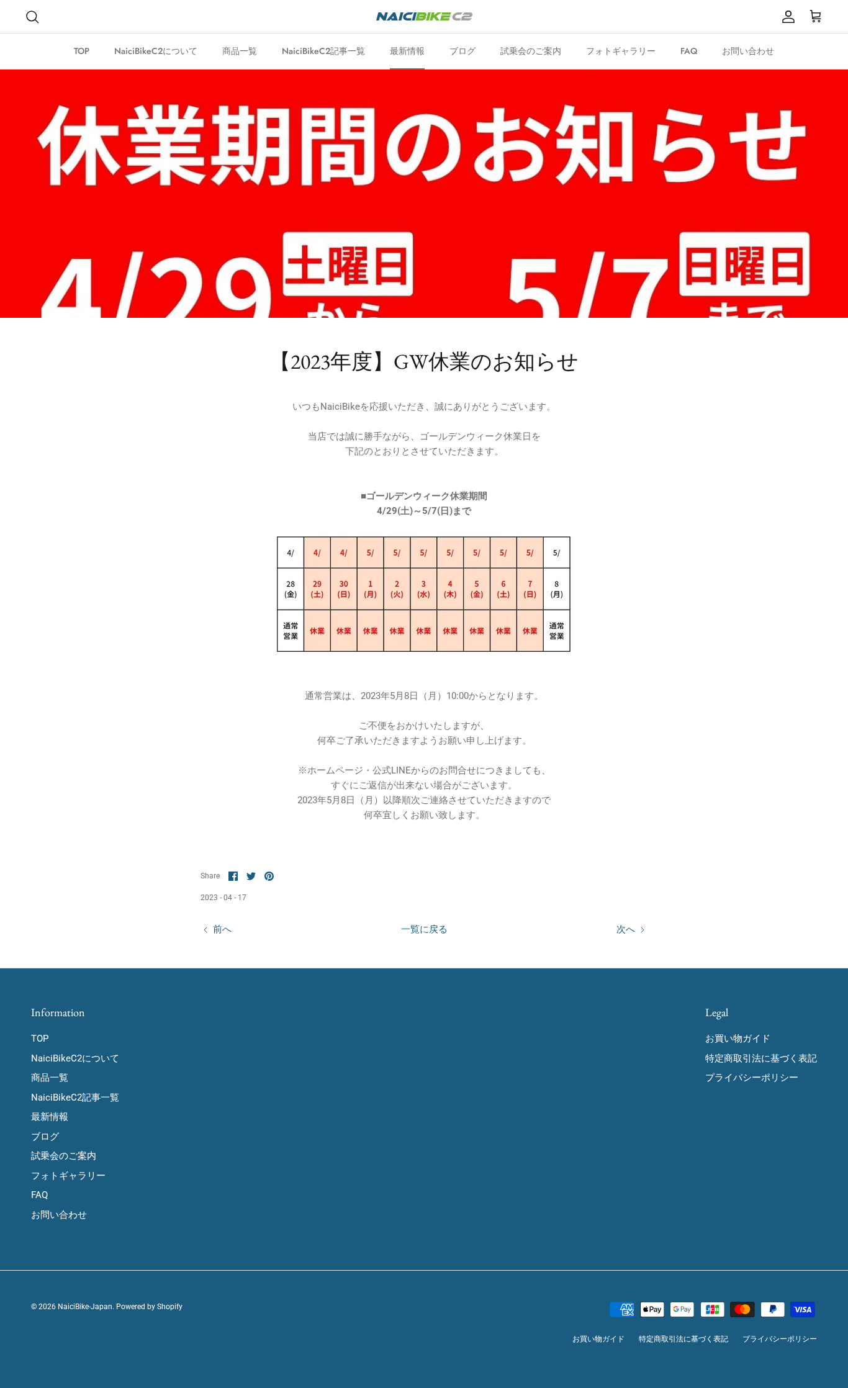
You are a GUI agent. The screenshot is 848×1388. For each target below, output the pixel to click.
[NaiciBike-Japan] (424, 16)
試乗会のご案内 (530, 51)
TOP (81, 51)
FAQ (688, 51)
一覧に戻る (424, 929)
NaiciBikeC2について (155, 51)
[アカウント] (786, 16)
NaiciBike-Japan (85, 1306)
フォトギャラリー (621, 51)
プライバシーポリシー (751, 1077)
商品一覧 (239, 51)
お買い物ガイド (737, 1038)
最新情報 (407, 51)
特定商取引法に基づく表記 (761, 1058)
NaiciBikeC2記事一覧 (323, 51)
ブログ (462, 51)
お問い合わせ (748, 51)
